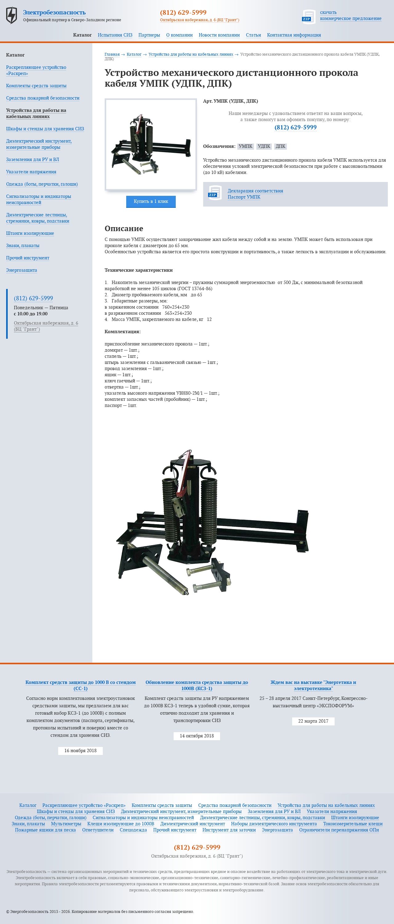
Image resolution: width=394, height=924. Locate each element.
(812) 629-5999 (183, 13)
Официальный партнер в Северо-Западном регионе (72, 20)
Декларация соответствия (255, 191)
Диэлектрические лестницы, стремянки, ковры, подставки (262, 817)
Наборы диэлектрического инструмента (274, 824)
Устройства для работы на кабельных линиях (191, 54)
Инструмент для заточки (229, 830)
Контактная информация (294, 35)
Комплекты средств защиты (36, 86)
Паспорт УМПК (244, 197)
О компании (179, 35)
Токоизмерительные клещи (353, 824)
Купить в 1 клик (151, 201)
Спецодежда (133, 830)
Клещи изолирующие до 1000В (120, 824)
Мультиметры (66, 824)
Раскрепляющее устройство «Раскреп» (84, 805)
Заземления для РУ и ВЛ (32, 159)
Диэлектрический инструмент (192, 824)
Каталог (82, 35)
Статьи (253, 35)
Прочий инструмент (27, 258)
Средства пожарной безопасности (42, 98)
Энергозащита (21, 270)
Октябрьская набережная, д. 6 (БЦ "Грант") (199, 20)
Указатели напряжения (31, 172)
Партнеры (149, 35)
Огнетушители (98, 830)
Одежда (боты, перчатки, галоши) (42, 184)
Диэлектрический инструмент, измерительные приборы (181, 811)
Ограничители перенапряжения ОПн (339, 830)
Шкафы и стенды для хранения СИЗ (45, 129)
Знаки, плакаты (22, 245)
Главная (112, 54)
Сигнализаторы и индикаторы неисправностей (143, 817)
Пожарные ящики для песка (45, 830)
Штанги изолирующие (30, 233)
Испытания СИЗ (115, 35)
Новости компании (219, 35)
